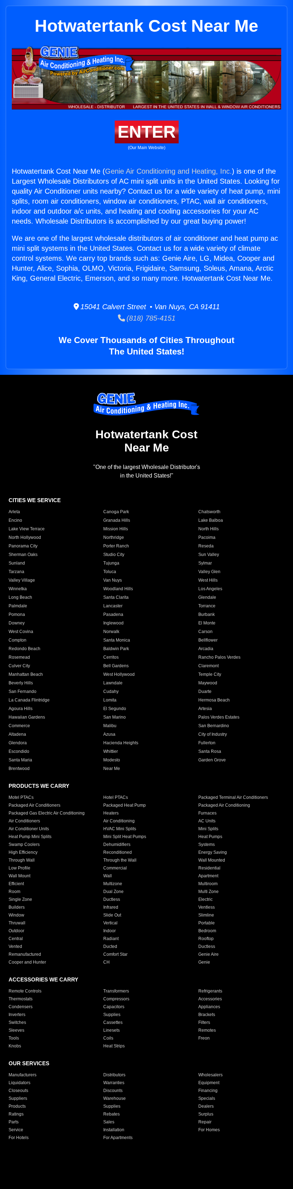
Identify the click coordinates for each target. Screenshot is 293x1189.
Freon (204, 1038)
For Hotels (19, 1137)
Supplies (111, 1014)
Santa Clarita (116, 597)
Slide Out (112, 915)
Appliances (209, 1006)
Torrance (206, 605)
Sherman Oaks (23, 554)
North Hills (208, 528)
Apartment (208, 875)
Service (16, 1129)
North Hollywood (25, 537)
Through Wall (22, 860)
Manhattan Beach (26, 674)
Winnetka (18, 588)
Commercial (115, 868)
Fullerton (206, 742)
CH (106, 962)
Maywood (207, 682)
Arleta (14, 511)
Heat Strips (114, 1045)
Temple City (209, 674)
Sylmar (205, 563)
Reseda (206, 546)
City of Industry (212, 734)
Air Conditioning (119, 820)
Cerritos (111, 657)
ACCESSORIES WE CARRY (43, 979)
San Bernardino (213, 725)
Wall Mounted (211, 860)
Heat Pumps (210, 836)
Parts (14, 1121)
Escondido (19, 751)
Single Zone (20, 899)
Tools (14, 1038)
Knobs (15, 1045)
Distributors (114, 1074)
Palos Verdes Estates (218, 717)
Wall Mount (19, 875)
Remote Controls (25, 991)
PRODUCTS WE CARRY (39, 786)
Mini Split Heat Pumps (124, 836)
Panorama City (23, 546)
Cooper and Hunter (27, 962)
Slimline (206, 915)
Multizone (112, 883)
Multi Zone (208, 891)
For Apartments (118, 1137)
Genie (204, 962)
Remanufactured (25, 954)
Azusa (109, 734)
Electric (205, 899)
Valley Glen (209, 571)
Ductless (111, 899)
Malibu (109, 725)
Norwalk (111, 631)
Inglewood (113, 623)
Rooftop (206, 938)
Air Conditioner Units (29, 828)
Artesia (205, 708)
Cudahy (111, 691)
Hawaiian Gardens (27, 717)
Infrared (110, 907)
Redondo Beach (24, 648)
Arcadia (205, 648)
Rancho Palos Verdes (219, 657)
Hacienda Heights (120, 742)
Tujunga (111, 563)
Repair (205, 1121)
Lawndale (113, 682)
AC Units (206, 820)
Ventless (206, 907)
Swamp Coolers (24, 844)
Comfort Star (115, 954)
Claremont (208, 665)
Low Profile (19, 868)
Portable (206, 922)
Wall (107, 875)
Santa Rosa (209, 751)
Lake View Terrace (27, 528)
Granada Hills (116, 520)
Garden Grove (212, 759)
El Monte (206, 623)
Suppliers (18, 1098)
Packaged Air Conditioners (34, 805)
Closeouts (18, 1090)
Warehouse (114, 1098)
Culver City (19, 665)
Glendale (207, 597)
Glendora (18, 742)
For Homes (209, 1129)
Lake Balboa (210, 520)
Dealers (206, 1106)
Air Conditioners (24, 820)
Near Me (111, 768)
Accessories (210, 998)
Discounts (113, 1090)
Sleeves (16, 1030)
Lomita (109, 700)
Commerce (19, 725)
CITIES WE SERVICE (35, 500)
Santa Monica (116, 640)
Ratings (16, 1114)
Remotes (207, 1030)
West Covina (21, 631)
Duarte (205, 691)
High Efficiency (23, 852)
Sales (108, 1121)
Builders (17, 907)
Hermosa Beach (214, 700)
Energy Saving (212, 852)
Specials (206, 1098)
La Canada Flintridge (29, 700)
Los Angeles (210, 588)
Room (14, 891)
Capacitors (113, 1006)
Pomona (17, 614)
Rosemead (19, 657)
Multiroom (208, 883)
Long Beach (20, 597)
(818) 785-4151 (150, 318)
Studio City (113, 554)
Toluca (109, 571)
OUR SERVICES (29, 1063)
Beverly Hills (21, 682)
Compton (17, 640)
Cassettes (113, 1022)
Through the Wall (119, 860)
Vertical (110, 922)
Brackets (206, 1014)
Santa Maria (20, 759)
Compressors (116, 998)
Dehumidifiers (116, 844)
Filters (204, 1022)
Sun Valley (208, 554)
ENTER (147, 131)
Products (17, 1106)
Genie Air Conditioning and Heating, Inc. (168, 171)
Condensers (21, 1006)
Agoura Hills (21, 708)
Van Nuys (112, 580)
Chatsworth (209, 511)
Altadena (17, 734)
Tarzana (16, 571)
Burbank (206, 614)
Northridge (113, 537)
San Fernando (22, 691)
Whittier (110, 751)
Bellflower (208, 640)
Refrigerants (210, 991)
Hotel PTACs (115, 797)
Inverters (17, 1014)
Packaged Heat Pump (124, 805)
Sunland (17, 563)
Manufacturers (22, 1074)
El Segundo (114, 708)
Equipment (208, 1082)
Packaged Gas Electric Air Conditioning (47, 813)
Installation (113, 1129)
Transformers (116, 991)
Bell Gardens (116, 665)
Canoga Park (116, 511)
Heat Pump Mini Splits (30, 836)
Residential (209, 868)
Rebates (111, 1114)
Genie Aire (208, 954)
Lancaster (113, 605)
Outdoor (16, 930)
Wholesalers (210, 1074)
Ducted (110, 946)
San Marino (114, 717)
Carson (205, 631)
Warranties (113, 1082)
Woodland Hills (118, 588)
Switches (17, 1022)
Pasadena (113, 614)
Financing (208, 1090)
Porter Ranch (116, 546)
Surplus (205, 1114)
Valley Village (22, 580)
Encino (15, 520)
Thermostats (21, 998)
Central (16, 938)
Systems (206, 844)
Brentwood (19, 768)
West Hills (208, 580)
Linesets (111, 1030)
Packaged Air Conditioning (224, 805)
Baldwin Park (116, 648)
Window (16, 915)
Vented (15, 946)
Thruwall (17, 922)
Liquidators (19, 1082)
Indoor (109, 930)
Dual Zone (113, 891)
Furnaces (207, 813)
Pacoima (206, 537)
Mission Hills (115, 528)
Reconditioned (117, 852)
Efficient (16, 883)
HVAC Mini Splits (119, 828)
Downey (17, 623)
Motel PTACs (21, 797)
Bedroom (207, 930)
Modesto (111, 759)
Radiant (111, 938)
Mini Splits (208, 828)
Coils (108, 1038)
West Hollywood (119, 674)
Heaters (111, 813)
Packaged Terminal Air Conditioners (233, 797)
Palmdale (18, 605)
